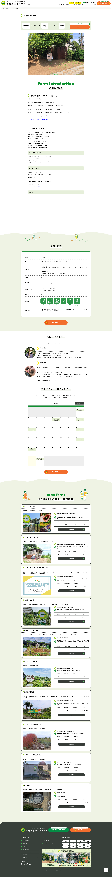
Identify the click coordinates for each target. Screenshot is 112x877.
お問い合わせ (78, 2)
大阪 (66, 846)
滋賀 (73, 844)
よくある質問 (93, 4)
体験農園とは (61, 4)
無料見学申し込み (79, 27)
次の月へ (79, 403)
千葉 (80, 841)
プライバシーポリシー (48, 843)
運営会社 (25, 857)
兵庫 (73, 846)
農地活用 (25, 855)
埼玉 (88, 841)
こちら (44, 185)
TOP (4, 8)
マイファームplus (47, 837)
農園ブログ (80, 4)
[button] (54, 74)
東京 (66, 841)
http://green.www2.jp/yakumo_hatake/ (38, 119)
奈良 (80, 844)
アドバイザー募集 (27, 852)
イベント (86, 4)
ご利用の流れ (69, 4)
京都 (88, 844)
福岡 (80, 846)
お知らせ (75, 4)
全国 (88, 846)
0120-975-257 (60, 830)
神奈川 (73, 841)
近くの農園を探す (104, 3)
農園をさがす (8, 8)
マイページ (71, 2)
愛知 (66, 844)
